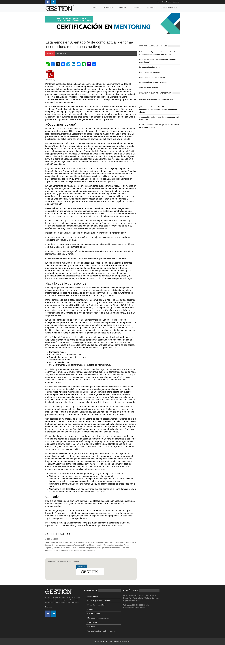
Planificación (92, 622)
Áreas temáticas (169, 8)
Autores (137, 8)
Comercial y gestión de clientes (99, 600)
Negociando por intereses (149, 72)
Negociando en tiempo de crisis (152, 77)
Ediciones (151, 8)
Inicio (158, 2)
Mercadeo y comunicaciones (98, 618)
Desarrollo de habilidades (96, 605)
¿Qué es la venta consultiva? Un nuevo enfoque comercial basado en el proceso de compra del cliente (158, 109)
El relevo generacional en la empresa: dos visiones (156, 100)
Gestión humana (93, 614)
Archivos (123, 8)
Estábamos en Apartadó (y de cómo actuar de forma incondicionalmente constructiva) (157, 53)
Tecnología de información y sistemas (101, 631)
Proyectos (91, 627)
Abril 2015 (50, 53)
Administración (92, 596)
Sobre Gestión (166, 2)
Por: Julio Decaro (62, 53)
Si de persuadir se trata (148, 87)
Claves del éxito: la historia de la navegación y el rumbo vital (159, 118)
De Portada (108, 8)
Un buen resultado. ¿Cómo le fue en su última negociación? (157, 61)
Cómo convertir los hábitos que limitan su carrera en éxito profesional (159, 126)
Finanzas (90, 609)
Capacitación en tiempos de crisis (153, 82)
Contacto (176, 2)
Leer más (48, 607)
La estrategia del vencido (149, 67)
